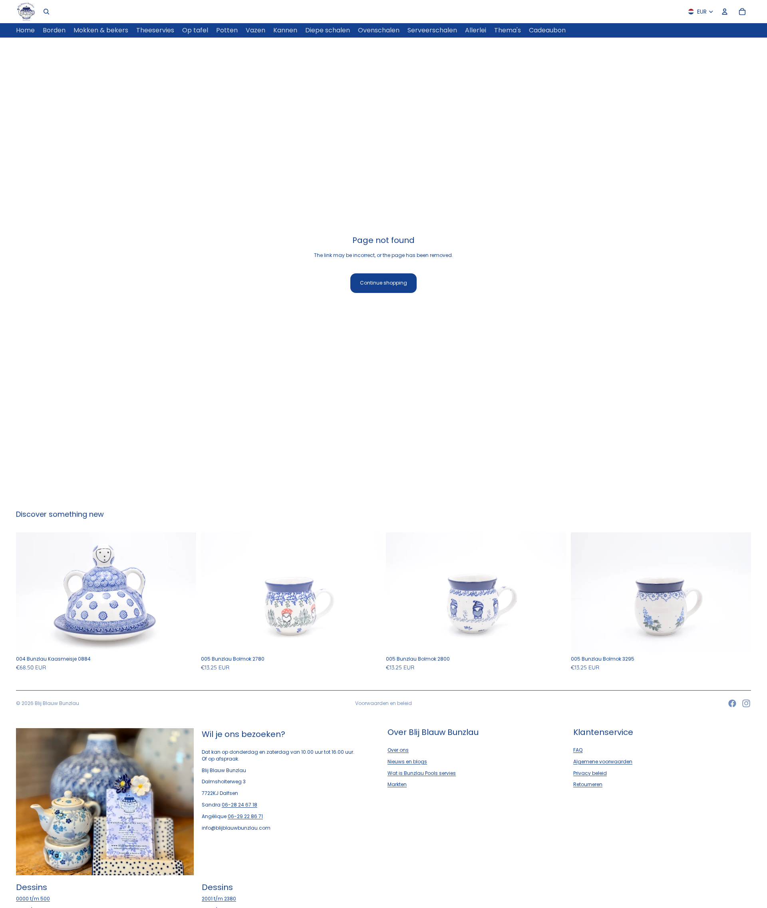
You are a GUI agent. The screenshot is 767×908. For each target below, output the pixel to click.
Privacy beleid (590, 773)
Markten (397, 784)
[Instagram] (746, 703)
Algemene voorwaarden (602, 761)
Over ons (398, 750)
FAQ (577, 750)
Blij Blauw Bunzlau (57, 703)
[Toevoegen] (184, 640)
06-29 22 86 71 (245, 816)
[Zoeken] (46, 11)
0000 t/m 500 (33, 898)
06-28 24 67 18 (239, 804)
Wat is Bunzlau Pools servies (421, 773)
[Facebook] (732, 703)
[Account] (724, 11)
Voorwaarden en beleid (383, 703)
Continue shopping (383, 282)
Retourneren (587, 784)
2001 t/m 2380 (219, 898)
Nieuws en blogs (407, 761)
